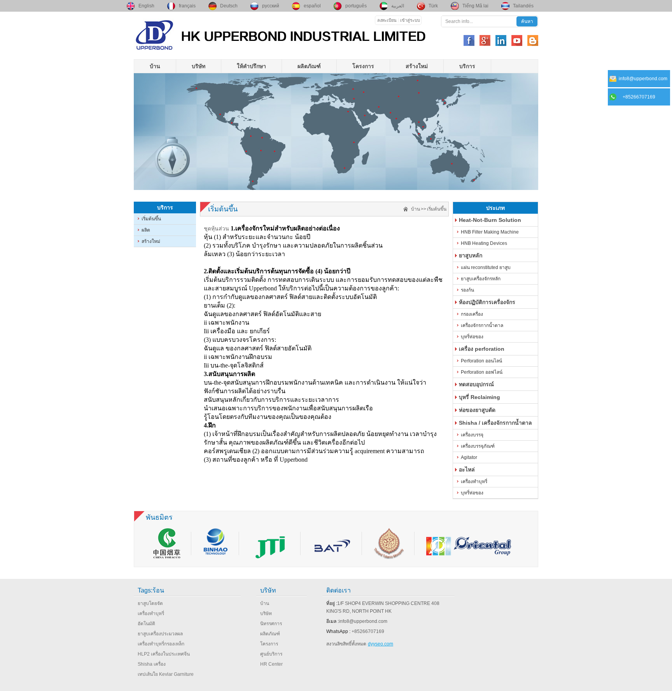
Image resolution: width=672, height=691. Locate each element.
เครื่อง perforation (481, 349)
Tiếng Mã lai (475, 6)
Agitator (469, 457)
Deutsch (229, 6)
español (312, 6)
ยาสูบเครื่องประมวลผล (160, 633)
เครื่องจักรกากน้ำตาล (482, 325)
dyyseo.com (380, 644)
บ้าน (155, 66)
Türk (433, 6)
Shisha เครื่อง (152, 664)
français (187, 6)
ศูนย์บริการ (271, 654)
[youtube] (516, 40)
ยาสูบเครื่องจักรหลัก (480, 278)
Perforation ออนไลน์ (481, 361)
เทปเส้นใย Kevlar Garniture (166, 674)
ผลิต (146, 230)
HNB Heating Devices (484, 243)
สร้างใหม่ (417, 66)
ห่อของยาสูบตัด (477, 410)
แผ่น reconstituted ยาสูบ (486, 267)
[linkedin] (500, 40)
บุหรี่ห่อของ (472, 336)
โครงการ (363, 66)
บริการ (467, 66)
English (146, 6)
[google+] (485, 40)
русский (270, 6)
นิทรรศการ (271, 623)
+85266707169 (368, 631)
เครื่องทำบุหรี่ (474, 481)
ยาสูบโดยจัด (150, 603)
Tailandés (523, 6)
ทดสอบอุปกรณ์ (476, 384)
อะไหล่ (467, 469)
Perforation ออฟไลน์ (481, 372)
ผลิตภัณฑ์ (309, 66)
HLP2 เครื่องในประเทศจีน (164, 654)
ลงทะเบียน (387, 20)
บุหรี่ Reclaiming (479, 397)
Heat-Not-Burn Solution (490, 220)
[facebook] (469, 40)
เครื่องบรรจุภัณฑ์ (478, 446)
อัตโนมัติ (146, 623)
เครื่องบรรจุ (472, 435)
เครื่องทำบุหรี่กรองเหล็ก (161, 644)
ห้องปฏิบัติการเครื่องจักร (487, 302)
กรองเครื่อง (472, 314)
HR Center (271, 664)
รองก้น (467, 290)
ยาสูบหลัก (470, 255)
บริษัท (198, 66)
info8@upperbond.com (363, 621)
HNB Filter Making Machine (490, 232)
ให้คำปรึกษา (251, 66)
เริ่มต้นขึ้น (151, 219)
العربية (397, 6)
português (356, 6)
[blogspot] (532, 40)
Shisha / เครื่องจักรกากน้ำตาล (495, 423)
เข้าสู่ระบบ (410, 20)
